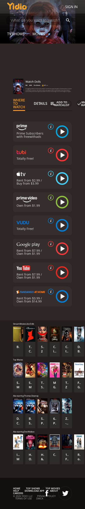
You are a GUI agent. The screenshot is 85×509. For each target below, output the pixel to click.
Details (40, 103)
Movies (38, 33)
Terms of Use (23, 498)
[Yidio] (17, 7)
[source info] (50, 126)
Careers (18, 493)
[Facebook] (47, 493)
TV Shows (16, 33)
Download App (34, 490)
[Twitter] (65, 493)
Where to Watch (19, 104)
